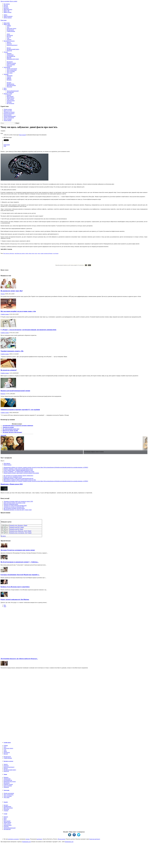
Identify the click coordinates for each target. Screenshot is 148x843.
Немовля (9, 53)
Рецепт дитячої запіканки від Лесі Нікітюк (15, 599)
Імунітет (9, 82)
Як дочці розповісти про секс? (11, 429)
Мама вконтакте (8, 9)
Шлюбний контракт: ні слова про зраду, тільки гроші (18, 509)
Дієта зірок (9, 72)
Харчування (7, 67)
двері (39, 253)
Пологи (9, 47)
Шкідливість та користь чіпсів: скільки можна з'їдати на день (20, 479)
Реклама (6, 6)
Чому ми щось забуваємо (8, 253)
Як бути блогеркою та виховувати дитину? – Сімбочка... (20, 562)
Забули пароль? (8, 17)
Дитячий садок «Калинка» (16, 525)
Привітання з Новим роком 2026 (12, 484)
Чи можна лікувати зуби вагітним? (12, 432)
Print (5, 146)
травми (42, 253)
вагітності (39, 839)
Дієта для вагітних (11, 70)
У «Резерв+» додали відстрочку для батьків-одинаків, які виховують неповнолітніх (28, 329)
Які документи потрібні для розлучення (14, 508)
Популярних (7, 463)
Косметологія (10, 29)
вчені (33, 253)
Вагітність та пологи (9, 41)
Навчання (9, 66)
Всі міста (3, 536)
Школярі (9, 57)
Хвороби (6, 74)
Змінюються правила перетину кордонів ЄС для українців (20, 409)
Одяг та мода (10, 99)
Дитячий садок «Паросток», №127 (18, 531)
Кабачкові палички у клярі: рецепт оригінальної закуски (18, 478)
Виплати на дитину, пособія (10, 430)
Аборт (8, 34)
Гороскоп (9, 102)
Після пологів (61, 839)
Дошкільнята (10, 54)
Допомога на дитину (9, 112)
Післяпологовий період (13, 49)
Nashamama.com (26, 841)
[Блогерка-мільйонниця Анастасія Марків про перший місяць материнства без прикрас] (4, 571)
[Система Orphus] (74, 266)
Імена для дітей (8, 110)
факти (30, 253)
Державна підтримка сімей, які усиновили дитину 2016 (18, 501)
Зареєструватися (8, 16)
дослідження (55, 253)
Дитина (6, 52)
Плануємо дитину (11, 28)
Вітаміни (9, 79)
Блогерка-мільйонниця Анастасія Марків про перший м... (20, 574)
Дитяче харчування (12, 68)
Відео (5, 89)
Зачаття (9, 42)
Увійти (5, 14)
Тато (8, 27)
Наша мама (3, 20)
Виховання (10, 61)
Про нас (6, 5)
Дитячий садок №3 (14, 529)
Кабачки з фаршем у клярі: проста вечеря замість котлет (18, 468)
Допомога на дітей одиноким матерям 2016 (15, 505)
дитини (28, 839)
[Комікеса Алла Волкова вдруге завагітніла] (4, 583)
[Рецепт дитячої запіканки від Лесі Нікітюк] (4, 596)
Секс (8, 38)
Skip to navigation (5, 1)
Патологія (9, 86)
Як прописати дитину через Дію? (12, 291)
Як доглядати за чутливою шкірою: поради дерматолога (18, 475)
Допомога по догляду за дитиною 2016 (14, 507)
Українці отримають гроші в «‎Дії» (12, 351)
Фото (5, 88)
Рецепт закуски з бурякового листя (13, 477)
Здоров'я (9, 39)
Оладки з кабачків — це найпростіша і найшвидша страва (19, 471)
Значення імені (11, 100)
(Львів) (25, 525)
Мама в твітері (7, 12)
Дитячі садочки (8, 109)
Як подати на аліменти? (9, 370)
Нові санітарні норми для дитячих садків (14, 502)
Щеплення (9, 75)
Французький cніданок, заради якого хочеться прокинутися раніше (21, 473)
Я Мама (9, 25)
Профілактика (10, 84)
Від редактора (10, 103)
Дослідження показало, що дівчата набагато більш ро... (19, 658)
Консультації (10, 96)
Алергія (9, 77)
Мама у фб (6, 10)
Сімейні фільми (11, 31)
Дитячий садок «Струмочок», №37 (18, 532)
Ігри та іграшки (11, 64)
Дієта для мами (11, 71)
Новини (9, 95)
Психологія (10, 35)
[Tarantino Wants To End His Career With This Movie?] (74, 443)
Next (5, 606)
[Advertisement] (12, 633)
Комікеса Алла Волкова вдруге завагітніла (15, 587)
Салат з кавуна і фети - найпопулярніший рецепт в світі (18, 470)
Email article (7, 144)
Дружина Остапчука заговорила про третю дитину (18, 550)
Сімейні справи (5, 314)
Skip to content (13, 1)
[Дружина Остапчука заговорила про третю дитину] (4, 547)
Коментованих (7, 464)
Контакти (6, 8)
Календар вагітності (12, 45)
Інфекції (9, 78)
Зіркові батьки (10, 97)
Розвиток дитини (11, 63)
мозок (36, 253)
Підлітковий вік (11, 56)
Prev (5, 605)
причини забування (48, 253)
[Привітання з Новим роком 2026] (4, 490)
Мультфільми (10, 92)
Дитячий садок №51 (14, 527)
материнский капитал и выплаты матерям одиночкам (18, 425)
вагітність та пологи (13, 839)
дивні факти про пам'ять (19, 253)
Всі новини (7, 4)
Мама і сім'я (7, 24)
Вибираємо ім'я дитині (13, 59)
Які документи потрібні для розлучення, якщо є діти (18, 311)
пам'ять (27, 253)
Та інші (5, 813)
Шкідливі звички (11, 85)
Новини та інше (8, 93)
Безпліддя (9, 50)
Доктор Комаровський (13, 91)
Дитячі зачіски (7, 120)
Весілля (9, 36)
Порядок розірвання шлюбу (11, 504)
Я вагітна (9, 43)
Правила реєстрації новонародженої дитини (15, 390)
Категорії (3, 435)
